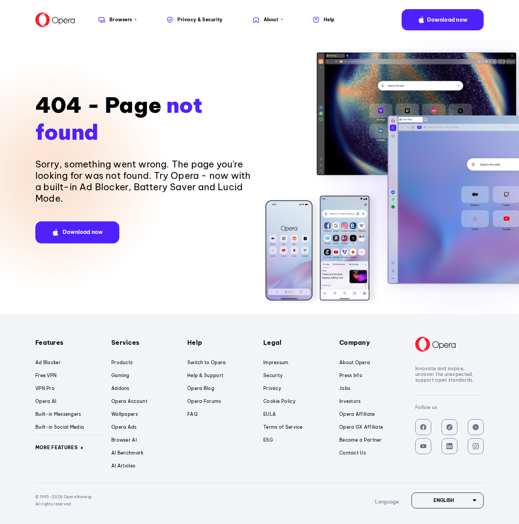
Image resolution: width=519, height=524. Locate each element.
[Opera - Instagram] (476, 446)
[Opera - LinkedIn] (449, 446)
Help (194, 342)
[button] (443, 19)
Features (49, 342)
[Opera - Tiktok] (449, 427)
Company (354, 342)
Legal (272, 342)
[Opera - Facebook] (423, 427)
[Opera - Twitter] (476, 427)
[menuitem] (117, 19)
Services (125, 342)
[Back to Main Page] (55, 19)
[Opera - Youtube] (423, 446)
